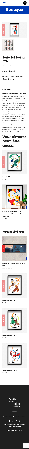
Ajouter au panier (15, 196)
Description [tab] (6, 89)
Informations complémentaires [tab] (14, 93)
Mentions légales (10, 424)
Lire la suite (14, 162)
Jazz (21, 76)
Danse (12, 76)
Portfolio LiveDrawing (14, 430)
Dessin (17, 76)
